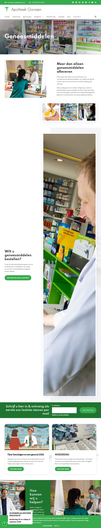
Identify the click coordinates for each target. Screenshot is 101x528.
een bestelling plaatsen (18, 278)
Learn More (47, 526)
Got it (56, 526)
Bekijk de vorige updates (60, 415)
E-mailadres (56, 405)
